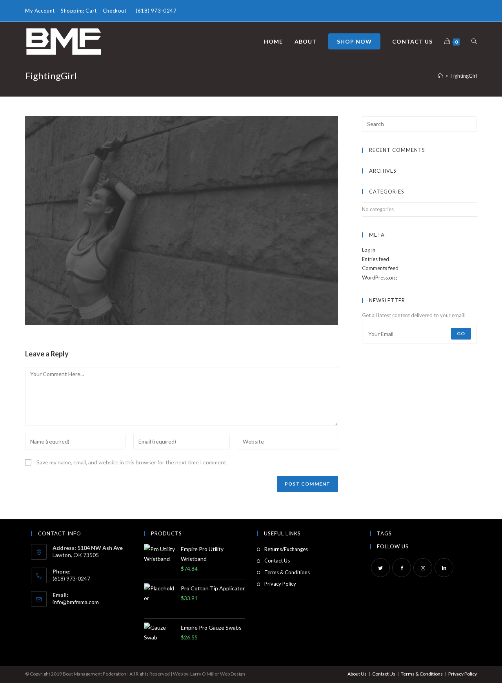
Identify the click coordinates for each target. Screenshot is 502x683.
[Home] (440, 76)
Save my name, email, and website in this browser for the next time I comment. (131, 462)
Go (461, 333)
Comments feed (380, 268)
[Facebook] (401, 567)
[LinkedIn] (444, 567)
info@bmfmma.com (76, 602)
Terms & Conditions (287, 572)
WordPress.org (379, 277)
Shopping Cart (79, 10)
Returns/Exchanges (286, 549)
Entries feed (375, 259)
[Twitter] (380, 567)
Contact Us (277, 560)
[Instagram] (422, 567)
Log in (368, 250)
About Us (357, 674)
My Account (40, 10)
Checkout (115, 10)
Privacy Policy (280, 584)
